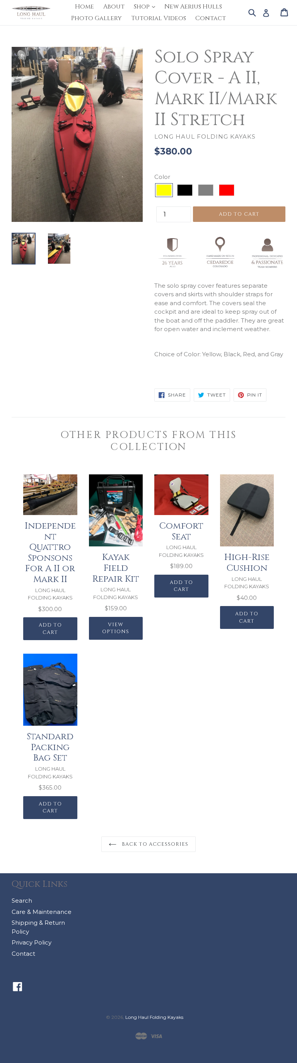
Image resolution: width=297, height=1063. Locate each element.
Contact (210, 18)
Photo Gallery (96, 18)
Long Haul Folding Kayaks (154, 1017)
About (114, 6)
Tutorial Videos (158, 18)
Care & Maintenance (42, 911)
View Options (115, 628)
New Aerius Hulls (193, 6)
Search (22, 900)
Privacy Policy (31, 942)
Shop (146, 6)
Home (84, 6)
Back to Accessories (154, 844)
